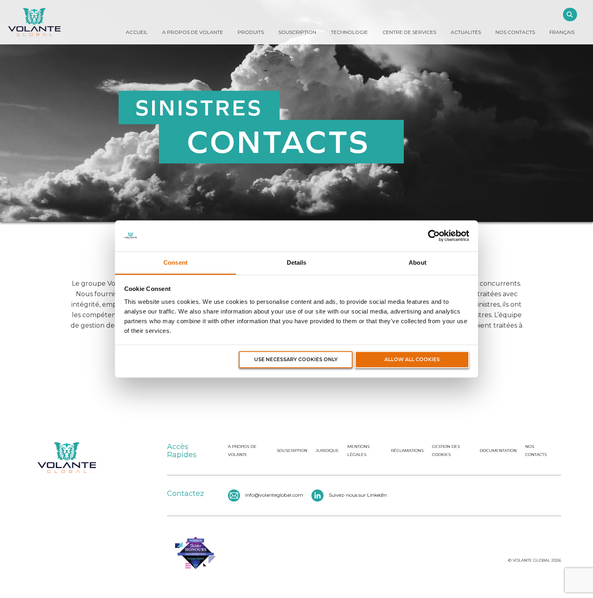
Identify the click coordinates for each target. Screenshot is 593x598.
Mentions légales (358, 450)
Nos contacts (536, 450)
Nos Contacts (515, 32)
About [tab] (417, 262)
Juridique (327, 450)
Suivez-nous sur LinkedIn (358, 495)
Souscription (297, 32)
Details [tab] (297, 262)
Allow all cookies (412, 360)
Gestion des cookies (446, 450)
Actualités (466, 32)
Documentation (498, 450)
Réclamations (407, 450)
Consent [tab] (175, 262)
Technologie (349, 32)
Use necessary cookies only (296, 360)
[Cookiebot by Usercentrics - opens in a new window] (434, 236)
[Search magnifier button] (569, 14)
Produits (251, 32)
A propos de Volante (192, 32)
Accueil (137, 32)
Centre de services (409, 32)
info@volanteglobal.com (274, 495)
